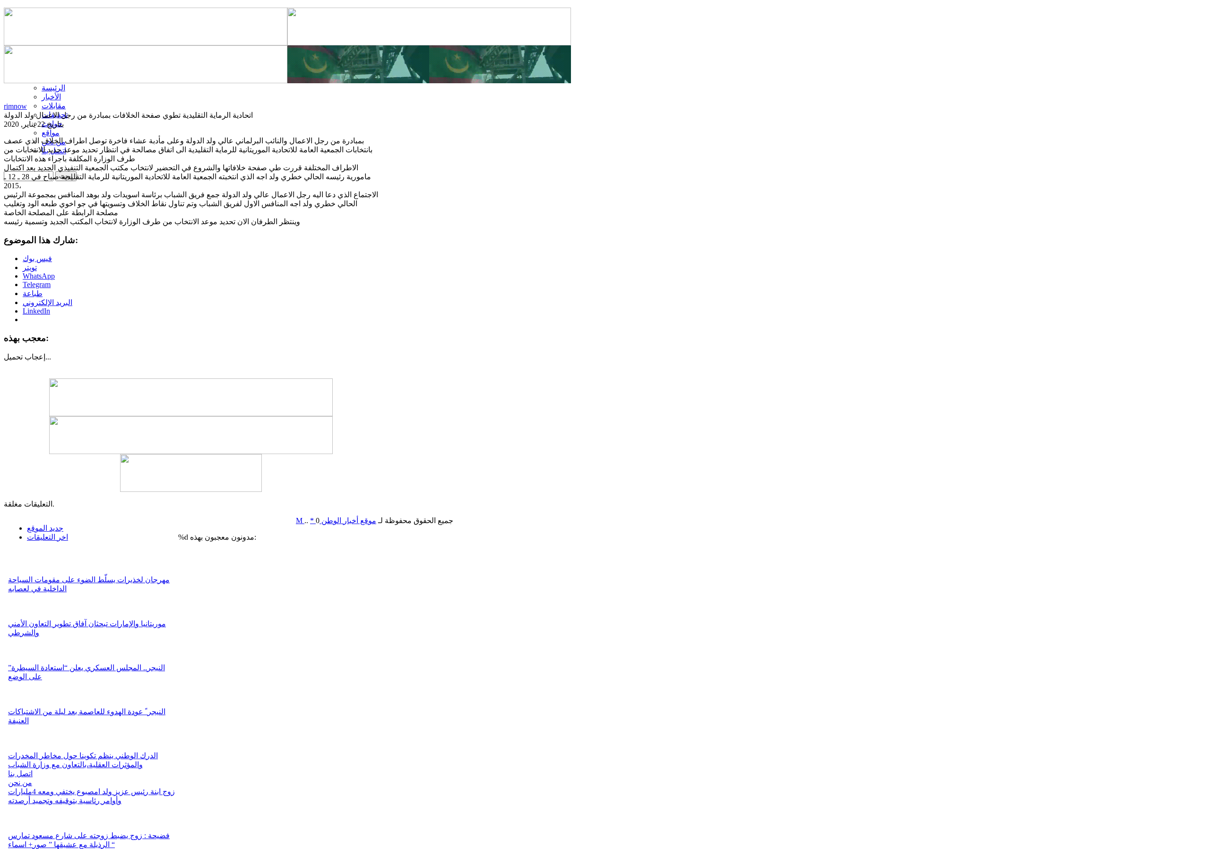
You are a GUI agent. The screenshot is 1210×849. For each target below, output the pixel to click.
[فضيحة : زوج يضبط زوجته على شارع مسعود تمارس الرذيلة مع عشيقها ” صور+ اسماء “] (21, 828)
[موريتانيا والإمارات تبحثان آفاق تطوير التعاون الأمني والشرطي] (21, 617)
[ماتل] (191, 489)
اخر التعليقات (47, 537)
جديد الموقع (45, 528)
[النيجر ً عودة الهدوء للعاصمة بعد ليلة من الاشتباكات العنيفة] (21, 704)
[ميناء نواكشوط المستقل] (429, 81)
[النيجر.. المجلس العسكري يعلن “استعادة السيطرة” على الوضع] (21, 660)
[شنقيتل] (145, 81)
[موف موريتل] (145, 43)
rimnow (15, 106)
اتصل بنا (20, 774)
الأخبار (51, 97)
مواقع (51, 133)
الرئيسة (53, 88)
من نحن (20, 783)
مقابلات (54, 106)
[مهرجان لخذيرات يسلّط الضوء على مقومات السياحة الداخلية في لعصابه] (21, 573)
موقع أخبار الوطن (348, 520)
